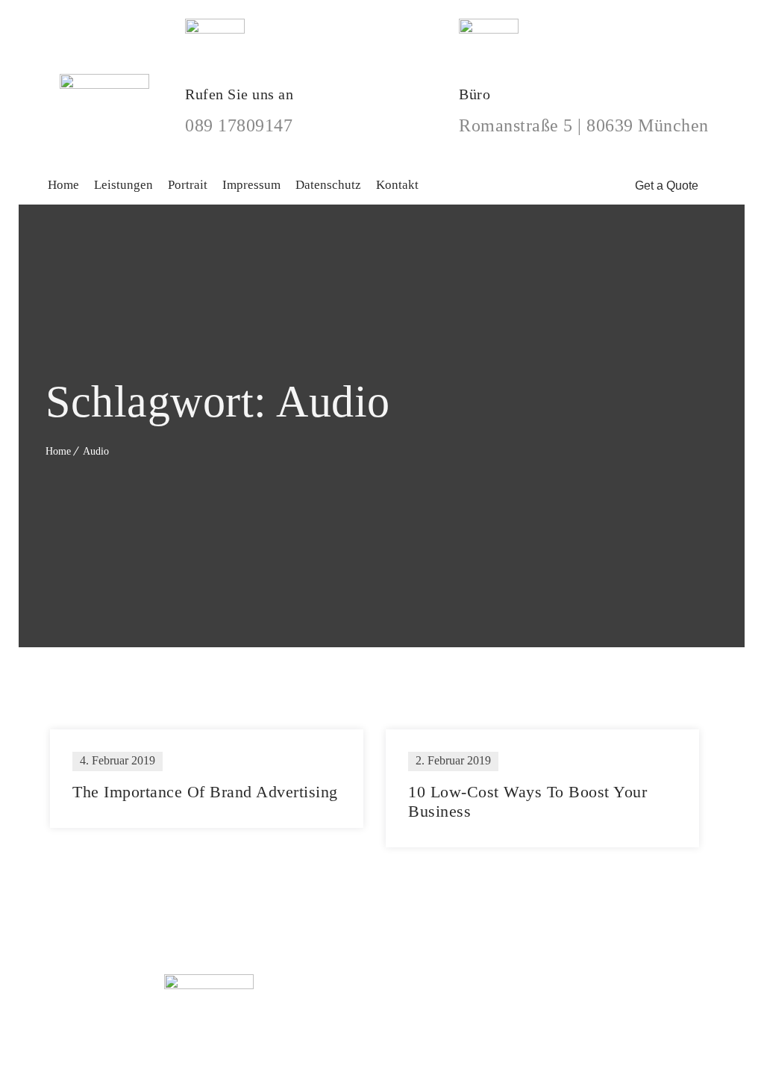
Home (58, 451)
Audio (96, 451)
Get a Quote (668, 185)
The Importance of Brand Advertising (205, 791)
